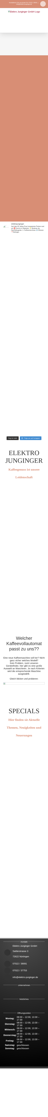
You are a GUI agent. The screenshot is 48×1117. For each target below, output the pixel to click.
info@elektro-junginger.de (24, 4)
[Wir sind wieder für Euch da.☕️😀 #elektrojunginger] (24, 254)
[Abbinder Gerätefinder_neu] (24, 683)
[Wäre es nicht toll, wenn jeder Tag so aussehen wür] (24, 322)
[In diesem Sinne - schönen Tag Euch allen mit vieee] (24, 242)
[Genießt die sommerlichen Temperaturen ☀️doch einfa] (24, 422)
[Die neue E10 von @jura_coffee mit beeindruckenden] (24, 364)
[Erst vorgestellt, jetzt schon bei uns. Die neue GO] (24, 340)
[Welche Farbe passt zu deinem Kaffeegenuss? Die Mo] (24, 295)
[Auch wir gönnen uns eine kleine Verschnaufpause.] (24, 270)
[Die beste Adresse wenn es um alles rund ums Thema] (24, 396)
